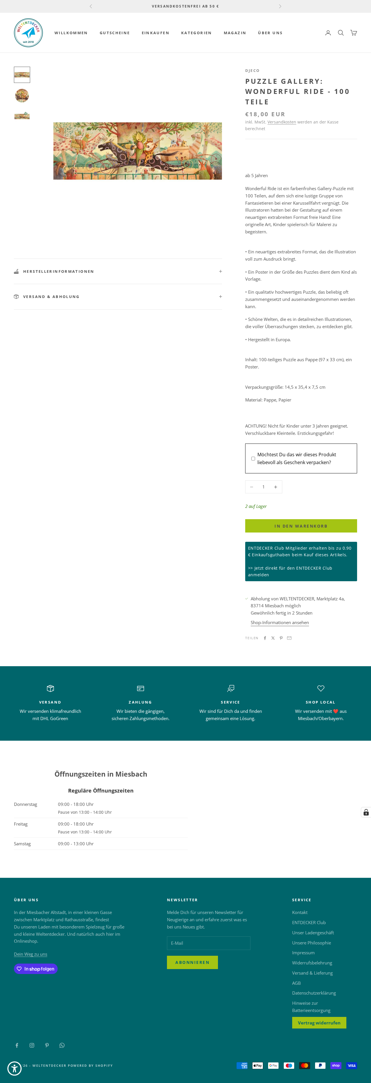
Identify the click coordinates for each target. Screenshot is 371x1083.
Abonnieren (192, 962)
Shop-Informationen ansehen (280, 622)
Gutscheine (115, 32)
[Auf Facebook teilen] (265, 638)
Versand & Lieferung (312, 973)
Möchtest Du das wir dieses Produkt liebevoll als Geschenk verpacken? (296, 458)
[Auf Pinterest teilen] (281, 638)
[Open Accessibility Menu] (14, 1068)
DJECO (252, 70)
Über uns (270, 32)
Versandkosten (282, 122)
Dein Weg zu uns (30, 954)
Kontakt (300, 912)
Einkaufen (156, 32)
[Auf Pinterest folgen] (47, 1045)
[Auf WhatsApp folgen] (62, 1045)
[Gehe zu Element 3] (22, 116)
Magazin (235, 32)
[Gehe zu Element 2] (22, 96)
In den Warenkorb (301, 526)
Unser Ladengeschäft (313, 932)
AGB (296, 983)
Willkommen (71, 32)
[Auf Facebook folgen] (17, 1045)
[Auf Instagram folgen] (32, 1045)
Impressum (303, 952)
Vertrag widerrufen (319, 1023)
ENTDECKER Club (309, 922)
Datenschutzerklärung (314, 993)
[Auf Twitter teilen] (273, 638)
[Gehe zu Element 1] (22, 75)
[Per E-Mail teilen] (289, 638)
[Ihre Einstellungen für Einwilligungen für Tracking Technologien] (366, 812)
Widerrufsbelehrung (312, 963)
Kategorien (196, 32)
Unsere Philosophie (311, 943)
